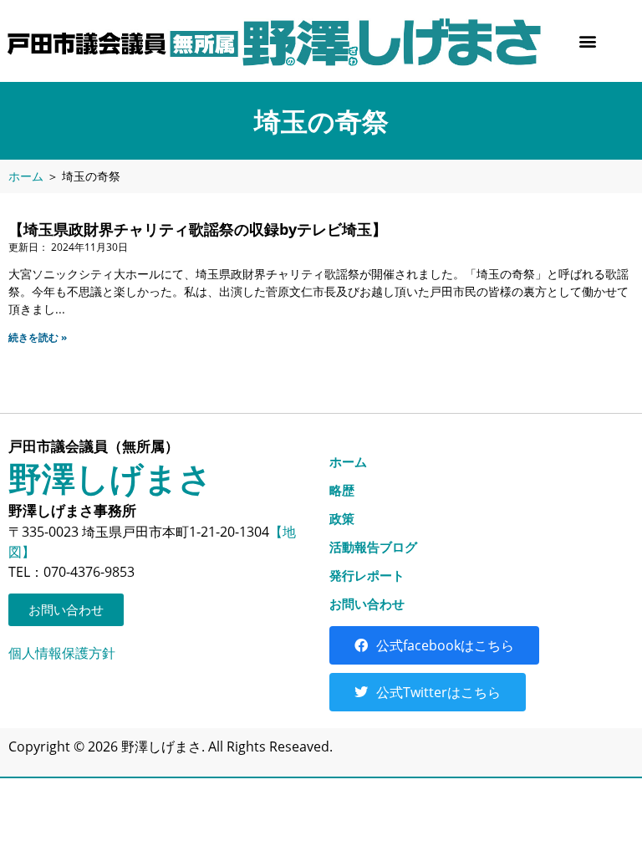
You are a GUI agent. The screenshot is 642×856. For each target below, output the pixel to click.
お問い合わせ (367, 603)
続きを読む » (37, 337)
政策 (341, 518)
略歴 (341, 490)
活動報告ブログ (373, 546)
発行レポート (367, 575)
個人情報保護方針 (61, 653)
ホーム (25, 176)
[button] (587, 40)
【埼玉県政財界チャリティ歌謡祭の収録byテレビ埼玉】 (197, 229)
